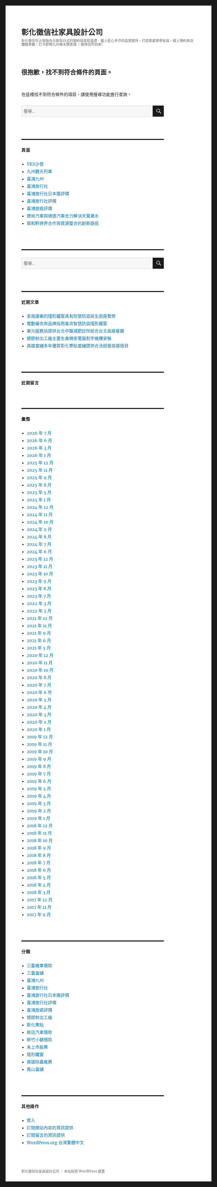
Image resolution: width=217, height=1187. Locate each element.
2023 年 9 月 (39, 581)
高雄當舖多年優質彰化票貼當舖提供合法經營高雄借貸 (77, 345)
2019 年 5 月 (39, 788)
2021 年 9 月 (39, 633)
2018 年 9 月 (39, 848)
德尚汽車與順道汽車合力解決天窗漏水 (63, 216)
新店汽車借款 (39, 1032)
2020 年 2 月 (39, 722)
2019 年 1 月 (38, 818)
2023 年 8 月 (39, 588)
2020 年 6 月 (39, 692)
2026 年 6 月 (39, 440)
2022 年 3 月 (39, 603)
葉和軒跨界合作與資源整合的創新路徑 (63, 223)
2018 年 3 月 (39, 892)
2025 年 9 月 (39, 477)
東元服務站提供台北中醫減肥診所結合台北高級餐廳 (75, 331)
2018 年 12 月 (40, 825)
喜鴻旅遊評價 (39, 208)
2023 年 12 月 (40, 559)
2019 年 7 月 (39, 773)
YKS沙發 (35, 164)
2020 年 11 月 (40, 662)
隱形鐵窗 (35, 1054)
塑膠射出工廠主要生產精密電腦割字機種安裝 (69, 338)
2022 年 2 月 (39, 610)
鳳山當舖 (35, 1069)
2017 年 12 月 (39, 899)
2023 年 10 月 (40, 573)
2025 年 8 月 (39, 485)
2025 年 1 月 (39, 499)
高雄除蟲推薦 (39, 1062)
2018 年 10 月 (40, 840)
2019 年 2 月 (39, 810)
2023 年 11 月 (39, 566)
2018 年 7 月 (39, 862)
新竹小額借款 (39, 1039)
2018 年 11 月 (39, 833)
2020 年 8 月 (39, 677)
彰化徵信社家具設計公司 (62, 32)
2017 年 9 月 (39, 914)
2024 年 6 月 (39, 551)
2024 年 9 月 (39, 529)
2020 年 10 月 (40, 670)
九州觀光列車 (39, 171)
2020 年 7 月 (39, 685)
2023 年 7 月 (39, 596)
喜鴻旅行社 (37, 186)
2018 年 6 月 (39, 870)
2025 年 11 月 (40, 470)
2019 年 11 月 (39, 744)
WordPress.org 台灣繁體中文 (55, 1142)
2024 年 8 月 (39, 536)
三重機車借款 (39, 965)
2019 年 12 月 (40, 736)
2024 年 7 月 (39, 544)
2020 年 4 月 (39, 707)
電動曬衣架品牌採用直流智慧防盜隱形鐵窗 (67, 323)
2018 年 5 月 (39, 877)
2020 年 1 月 (39, 729)
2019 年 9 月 (39, 759)
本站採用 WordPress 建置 (84, 1171)
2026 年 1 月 (39, 455)
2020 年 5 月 (39, 699)
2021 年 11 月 (39, 625)
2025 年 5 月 (39, 492)
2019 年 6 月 (39, 781)
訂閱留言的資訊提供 (46, 1135)
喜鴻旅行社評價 (41, 201)
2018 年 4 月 (39, 885)
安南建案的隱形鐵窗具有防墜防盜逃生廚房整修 (71, 316)
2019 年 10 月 (40, 751)
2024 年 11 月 (40, 514)
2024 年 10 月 (40, 522)
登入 (31, 1120)
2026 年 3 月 (39, 448)
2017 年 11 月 (39, 907)
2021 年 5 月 (39, 648)
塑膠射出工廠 (39, 1017)
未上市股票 (37, 1047)
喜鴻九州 (35, 178)
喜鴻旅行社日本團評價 (48, 193)
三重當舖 (35, 973)
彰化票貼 (35, 1024)
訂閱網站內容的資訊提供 (50, 1127)
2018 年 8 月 (39, 855)
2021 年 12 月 (40, 618)
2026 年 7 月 (39, 433)
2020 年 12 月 (40, 655)
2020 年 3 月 (39, 714)
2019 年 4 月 (39, 796)
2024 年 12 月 (40, 507)
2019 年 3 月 (39, 803)
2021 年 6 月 (39, 640)
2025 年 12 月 (40, 462)
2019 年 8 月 (39, 766)
